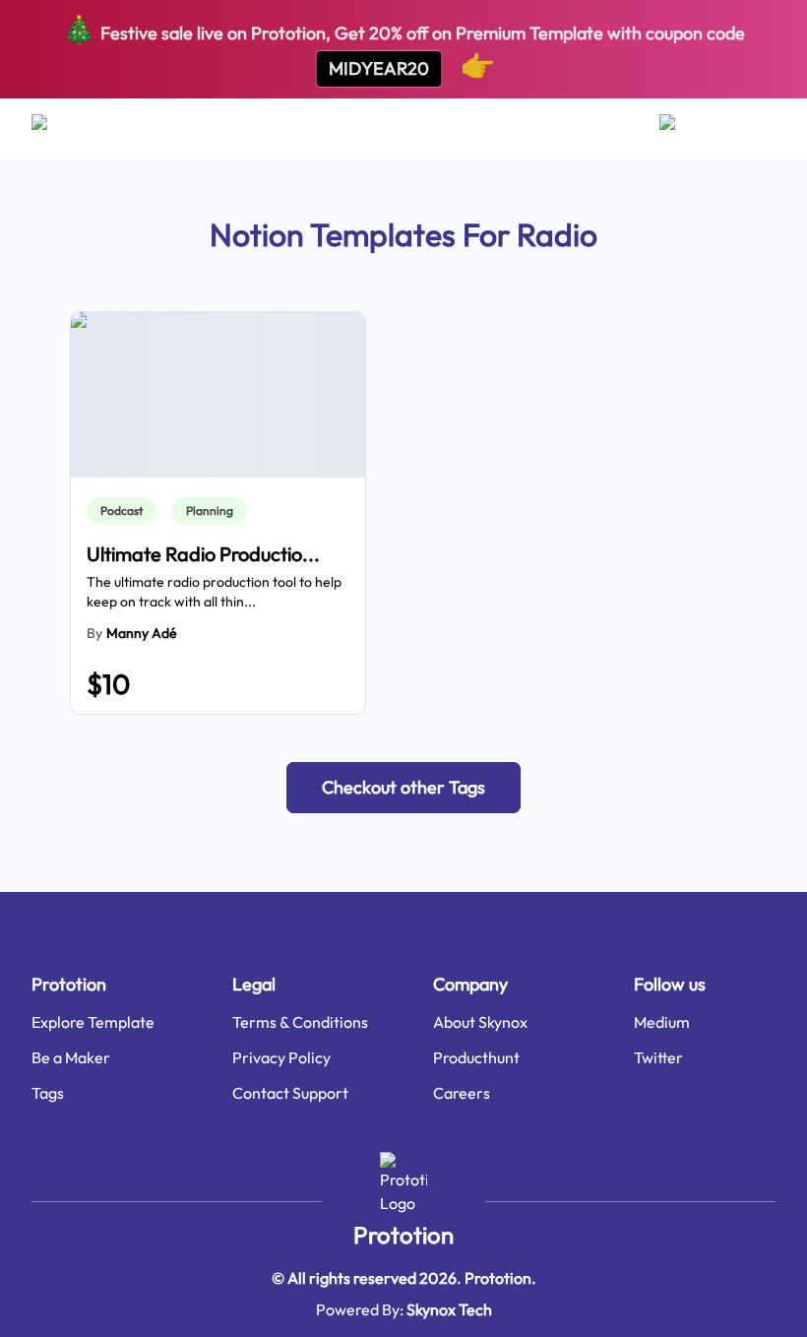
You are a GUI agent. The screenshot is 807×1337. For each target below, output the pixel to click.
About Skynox (480, 1022)
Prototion (403, 1234)
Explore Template (93, 1022)
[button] (403, 787)
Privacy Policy (281, 1057)
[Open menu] (58, 130)
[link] (125, 511)
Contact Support (290, 1093)
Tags (47, 1093)
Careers (461, 1093)
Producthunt (476, 1057)
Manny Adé (141, 633)
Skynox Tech (449, 1309)
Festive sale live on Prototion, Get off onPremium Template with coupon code (403, 47)
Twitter (658, 1057)
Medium (662, 1022)
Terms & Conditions (300, 1022)
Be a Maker (70, 1057)
